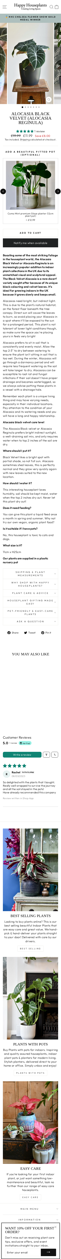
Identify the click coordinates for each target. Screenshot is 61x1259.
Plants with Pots (30, 1073)
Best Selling (30, 948)
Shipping (25, 139)
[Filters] (46, 755)
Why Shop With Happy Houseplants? (30, 584)
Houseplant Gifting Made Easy (30, 602)
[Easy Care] (30, 1122)
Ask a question (30, 621)
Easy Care (30, 1197)
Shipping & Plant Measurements (30, 574)
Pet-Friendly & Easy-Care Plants (30, 612)
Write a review (22, 754)
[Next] (58, 191)
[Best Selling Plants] (30, 870)
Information (29, 1219)
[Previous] (3, 191)
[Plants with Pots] (30, 998)
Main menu (30, 1208)
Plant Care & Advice (30, 593)
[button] (25, 131)
